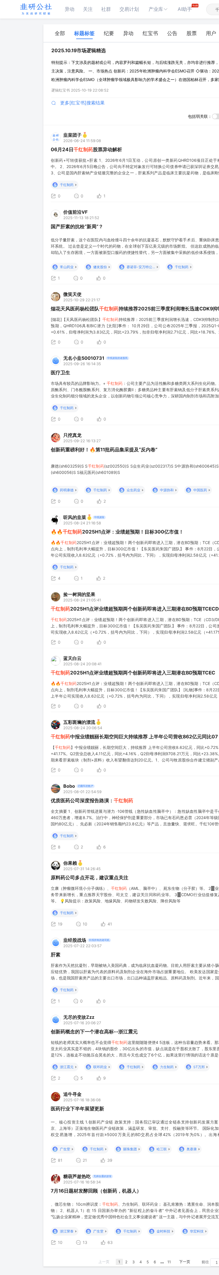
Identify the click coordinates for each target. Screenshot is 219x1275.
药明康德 (67, 490)
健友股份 (100, 267)
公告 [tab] (172, 33)
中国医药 (200, 490)
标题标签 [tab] (84, 33)
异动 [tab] (128, 33)
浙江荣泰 (67, 1231)
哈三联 (162, 1149)
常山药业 (67, 267)
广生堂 (65, 1149)
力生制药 (167, 1067)
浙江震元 (67, 1067)
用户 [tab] (211, 33)
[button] (158, 9)
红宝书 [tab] (150, 33)
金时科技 (163, 1231)
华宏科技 (197, 1231)
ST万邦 (199, 1067)
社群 (106, 9)
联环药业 (100, 1067)
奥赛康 (191, 1149)
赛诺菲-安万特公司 (141, 267)
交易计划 (129, 9)
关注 (88, 9)
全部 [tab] (60, 33)
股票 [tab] (191, 33)
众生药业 (133, 490)
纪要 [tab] (109, 33)
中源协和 (167, 490)
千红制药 (67, 185)
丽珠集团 (130, 1149)
